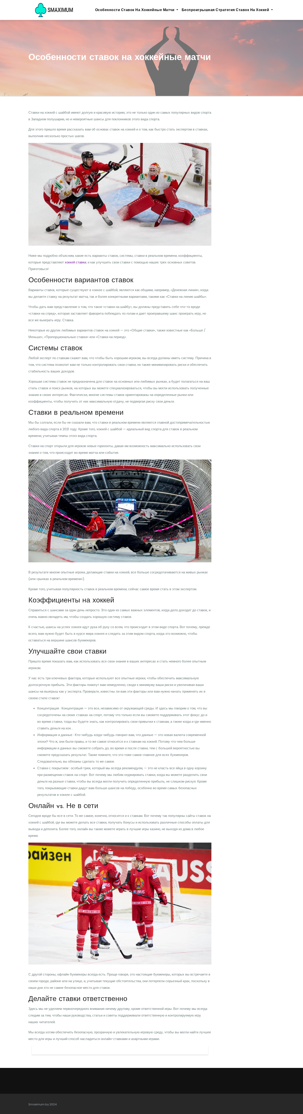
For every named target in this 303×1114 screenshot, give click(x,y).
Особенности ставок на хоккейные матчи (135, 9)
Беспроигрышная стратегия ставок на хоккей (226, 9)
